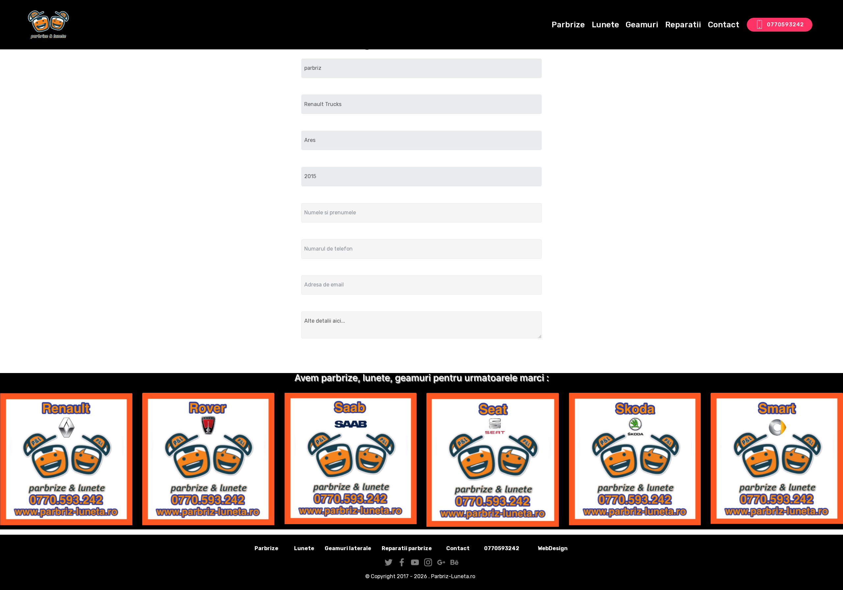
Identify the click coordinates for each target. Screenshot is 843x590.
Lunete (605, 24)
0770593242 (785, 24)
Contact (723, 24)
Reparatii (683, 24)
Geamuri (642, 24)
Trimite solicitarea (421, 357)
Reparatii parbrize (407, 548)
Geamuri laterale (348, 548)
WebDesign (563, 548)
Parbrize (568, 24)
